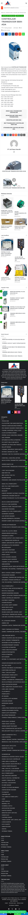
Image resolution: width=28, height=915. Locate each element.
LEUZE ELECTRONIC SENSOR (9, 432)
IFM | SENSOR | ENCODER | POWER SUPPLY (13, 428)
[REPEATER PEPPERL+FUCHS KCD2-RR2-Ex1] (5, 293)
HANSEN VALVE (5, 815)
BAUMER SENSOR (6, 477)
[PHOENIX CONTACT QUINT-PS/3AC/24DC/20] (5, 301)
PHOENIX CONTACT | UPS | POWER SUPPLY (13, 538)
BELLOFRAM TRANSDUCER (8, 715)
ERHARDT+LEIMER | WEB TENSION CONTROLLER (14, 520)
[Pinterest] (13, 135)
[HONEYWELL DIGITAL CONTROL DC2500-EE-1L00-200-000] (7, 203)
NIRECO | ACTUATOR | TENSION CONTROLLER (13, 595)
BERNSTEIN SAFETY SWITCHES (9, 812)
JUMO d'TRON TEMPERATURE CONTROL (12, 708)
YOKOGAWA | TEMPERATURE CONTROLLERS (13, 577)
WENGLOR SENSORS (7, 609)
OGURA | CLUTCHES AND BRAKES (10, 787)
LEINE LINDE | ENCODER (8, 689)
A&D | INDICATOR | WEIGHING (9, 775)
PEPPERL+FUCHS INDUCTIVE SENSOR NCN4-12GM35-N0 (6, 253)
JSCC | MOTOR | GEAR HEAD (9, 552)
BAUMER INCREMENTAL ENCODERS (11, 518)
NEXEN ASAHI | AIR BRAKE (8, 721)
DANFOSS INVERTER (7, 810)
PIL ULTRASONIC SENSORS (8, 620)
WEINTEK (4, 828)
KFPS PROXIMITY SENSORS (8, 677)
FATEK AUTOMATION (7, 654)
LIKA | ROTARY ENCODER (8, 516)
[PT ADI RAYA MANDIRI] (8, 3)
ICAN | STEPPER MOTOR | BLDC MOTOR (12, 728)
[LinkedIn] (8, 135)
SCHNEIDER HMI (6, 754)
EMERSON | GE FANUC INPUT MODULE (11, 444)
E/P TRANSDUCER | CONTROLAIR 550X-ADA (14, 123)
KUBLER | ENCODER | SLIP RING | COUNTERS (13, 493)
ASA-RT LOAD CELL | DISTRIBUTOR (10, 778)
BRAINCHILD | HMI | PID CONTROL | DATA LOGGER (14, 741)
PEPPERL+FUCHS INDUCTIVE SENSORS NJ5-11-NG (15, 7)
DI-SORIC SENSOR (6, 785)
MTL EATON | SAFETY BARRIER (9, 605)
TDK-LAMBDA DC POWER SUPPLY (10, 796)
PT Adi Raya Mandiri (7, 27)
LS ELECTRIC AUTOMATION (9, 647)
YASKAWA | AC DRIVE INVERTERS (10, 561)
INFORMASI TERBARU (7, 831)
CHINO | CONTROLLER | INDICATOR (11, 597)
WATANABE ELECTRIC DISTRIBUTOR (11, 642)
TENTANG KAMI (4, 842)
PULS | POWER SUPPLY (8, 586)
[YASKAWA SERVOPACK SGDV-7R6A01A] (5, 325)
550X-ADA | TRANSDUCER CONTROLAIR (14, 111)
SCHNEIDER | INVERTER (8, 513)
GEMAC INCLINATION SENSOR (9, 684)
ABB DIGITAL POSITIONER (8, 549)
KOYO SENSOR (5, 656)
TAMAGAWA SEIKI (6, 794)
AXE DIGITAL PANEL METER (12, 588)
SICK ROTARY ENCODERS (8, 509)
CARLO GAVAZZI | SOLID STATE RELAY (11, 763)
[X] (5, 135)
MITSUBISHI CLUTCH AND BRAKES (10, 545)
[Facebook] (2, 135)
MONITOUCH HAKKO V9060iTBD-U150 (20, 227)
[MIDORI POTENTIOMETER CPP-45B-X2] (21, 203)
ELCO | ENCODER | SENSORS (9, 557)
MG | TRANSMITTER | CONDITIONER (14, 460)
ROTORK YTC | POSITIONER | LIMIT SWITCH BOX (14, 659)
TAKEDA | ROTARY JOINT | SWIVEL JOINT (11, 819)
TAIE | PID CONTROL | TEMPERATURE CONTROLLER (15, 582)
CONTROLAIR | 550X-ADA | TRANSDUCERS (14, 116)
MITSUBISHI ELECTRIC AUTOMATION (11, 439)
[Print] (24, 135)
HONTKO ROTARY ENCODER (9, 789)
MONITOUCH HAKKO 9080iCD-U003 (6, 226)
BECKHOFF (4, 491)
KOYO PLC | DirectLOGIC (8, 590)
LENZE (3, 799)
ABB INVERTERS (6, 564)
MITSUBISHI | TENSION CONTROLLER (11, 579)
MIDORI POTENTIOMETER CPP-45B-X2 (21, 213)
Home (3, 12)
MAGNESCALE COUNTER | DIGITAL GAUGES (13, 756)
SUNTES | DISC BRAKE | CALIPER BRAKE (12, 667)
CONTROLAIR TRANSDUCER (19, 12)
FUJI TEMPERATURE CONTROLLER (10, 540)
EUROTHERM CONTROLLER (9, 670)
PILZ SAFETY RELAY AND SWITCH (10, 442)
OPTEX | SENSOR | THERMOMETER (10, 640)
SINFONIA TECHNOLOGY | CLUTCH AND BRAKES (14, 498)
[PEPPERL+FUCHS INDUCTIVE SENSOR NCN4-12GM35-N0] (7, 245)
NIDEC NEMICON (6, 801)
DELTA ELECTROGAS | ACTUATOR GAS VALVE (13, 682)
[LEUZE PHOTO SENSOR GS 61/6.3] (7, 270)
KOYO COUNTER (6, 824)
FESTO (3, 705)
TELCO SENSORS (6, 488)
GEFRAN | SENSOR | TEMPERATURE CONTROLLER (14, 750)
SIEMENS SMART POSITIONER (9, 726)
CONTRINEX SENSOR (7, 817)
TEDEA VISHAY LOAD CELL (8, 723)
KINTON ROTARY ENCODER (8, 808)
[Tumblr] (10, 135)
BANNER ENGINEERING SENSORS (10, 593)
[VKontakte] (19, 135)
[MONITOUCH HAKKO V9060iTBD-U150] (21, 221)
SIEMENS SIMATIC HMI (7, 464)
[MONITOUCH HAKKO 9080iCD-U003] (7, 221)
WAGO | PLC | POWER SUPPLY (9, 483)
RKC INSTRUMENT (6, 547)
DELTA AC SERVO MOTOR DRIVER (10, 501)
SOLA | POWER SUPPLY (8, 773)
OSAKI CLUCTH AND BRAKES (9, 712)
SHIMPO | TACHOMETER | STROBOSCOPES (12, 679)
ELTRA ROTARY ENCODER (8, 575)
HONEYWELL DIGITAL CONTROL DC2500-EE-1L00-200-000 (7, 212)
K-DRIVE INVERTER (6, 822)
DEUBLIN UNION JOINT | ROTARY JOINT (12, 612)
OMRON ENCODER (6, 826)
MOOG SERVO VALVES (7, 607)
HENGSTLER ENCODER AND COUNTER (11, 663)
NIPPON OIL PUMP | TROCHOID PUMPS (11, 506)
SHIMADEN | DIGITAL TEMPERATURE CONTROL (13, 625)
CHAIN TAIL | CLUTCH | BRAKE (9, 531)
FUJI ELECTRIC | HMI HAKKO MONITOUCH (12, 423)
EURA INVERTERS (6, 737)
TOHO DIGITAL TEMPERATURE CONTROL (12, 614)
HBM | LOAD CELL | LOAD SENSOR (10, 768)
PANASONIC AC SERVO (7, 535)
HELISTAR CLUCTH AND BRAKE (9, 698)
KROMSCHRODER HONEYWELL (9, 533)
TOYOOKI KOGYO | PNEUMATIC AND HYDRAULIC (14, 527)
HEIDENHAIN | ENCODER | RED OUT (11, 495)
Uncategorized (5, 792)
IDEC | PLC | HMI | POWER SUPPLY (10, 486)
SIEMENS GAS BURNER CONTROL (10, 710)
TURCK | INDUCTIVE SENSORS (9, 649)
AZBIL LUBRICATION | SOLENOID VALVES (12, 686)
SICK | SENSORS (6, 437)
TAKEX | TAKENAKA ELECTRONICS (10, 629)
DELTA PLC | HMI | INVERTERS (9, 504)
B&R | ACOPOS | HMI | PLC (8, 475)
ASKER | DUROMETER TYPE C (9, 734)
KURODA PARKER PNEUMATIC (9, 766)
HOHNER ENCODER (7, 602)
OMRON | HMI (5, 623)
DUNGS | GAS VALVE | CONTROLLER (11, 759)
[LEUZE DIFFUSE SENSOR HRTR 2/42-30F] (21, 247)
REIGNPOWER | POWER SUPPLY (10, 674)
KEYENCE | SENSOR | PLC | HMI (10, 451)
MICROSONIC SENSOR (7, 703)
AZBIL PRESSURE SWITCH (8, 635)
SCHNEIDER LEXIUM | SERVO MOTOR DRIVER (13, 566)
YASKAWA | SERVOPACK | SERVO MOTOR (12, 449)
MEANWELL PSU (6, 803)
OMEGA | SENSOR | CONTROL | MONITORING (13, 739)
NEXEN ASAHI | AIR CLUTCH (9, 745)
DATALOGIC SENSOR (7, 701)
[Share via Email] (21, 135)
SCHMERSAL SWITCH (7, 805)
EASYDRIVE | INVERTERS (8, 600)
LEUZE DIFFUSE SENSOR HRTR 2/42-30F (20, 259)
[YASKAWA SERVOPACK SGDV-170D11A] (5, 316)
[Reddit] (16, 135)
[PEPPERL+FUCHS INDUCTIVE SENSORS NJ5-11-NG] (21, 270)
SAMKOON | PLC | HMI (7, 748)
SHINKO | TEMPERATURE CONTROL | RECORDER (14, 631)
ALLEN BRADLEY (6, 691)
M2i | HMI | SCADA (6, 665)
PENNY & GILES (6, 554)
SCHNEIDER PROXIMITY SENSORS (10, 645)
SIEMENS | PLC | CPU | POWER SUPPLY (11, 511)
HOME (2, 840)
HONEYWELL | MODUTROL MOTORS (11, 458)
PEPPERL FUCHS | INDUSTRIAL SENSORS (12, 435)
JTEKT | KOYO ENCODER (8, 470)
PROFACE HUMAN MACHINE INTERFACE (12, 425)
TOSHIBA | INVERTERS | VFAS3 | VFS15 (11, 430)
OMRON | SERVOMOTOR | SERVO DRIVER (12, 542)
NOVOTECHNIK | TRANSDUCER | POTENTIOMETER (14, 466)
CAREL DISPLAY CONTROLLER (9, 761)
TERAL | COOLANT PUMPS (8, 672)
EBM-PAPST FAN (6, 472)
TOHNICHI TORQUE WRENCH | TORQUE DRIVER (14, 717)
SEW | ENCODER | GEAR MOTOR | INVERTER (13, 770)
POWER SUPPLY (6, 693)
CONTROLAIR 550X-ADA (14, 120)
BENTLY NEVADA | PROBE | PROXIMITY (11, 572)
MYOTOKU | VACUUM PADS (9, 782)
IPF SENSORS (5, 696)
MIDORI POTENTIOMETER (8, 652)
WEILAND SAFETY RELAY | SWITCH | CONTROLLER (14, 730)
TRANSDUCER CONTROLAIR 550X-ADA (14, 128)
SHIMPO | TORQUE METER (8, 780)
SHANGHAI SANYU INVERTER (9, 559)
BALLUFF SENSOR (6, 447)
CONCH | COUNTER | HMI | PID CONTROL (12, 637)
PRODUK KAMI (9, 12)
